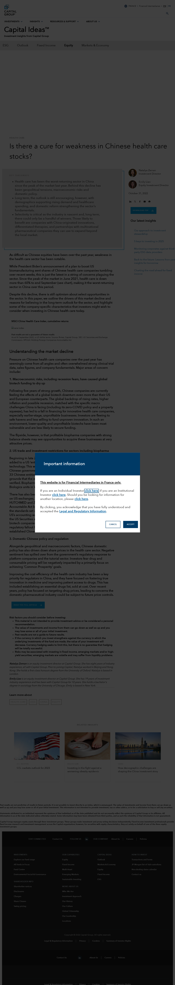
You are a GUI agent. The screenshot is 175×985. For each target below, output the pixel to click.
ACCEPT (130, 524)
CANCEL (113, 524)
